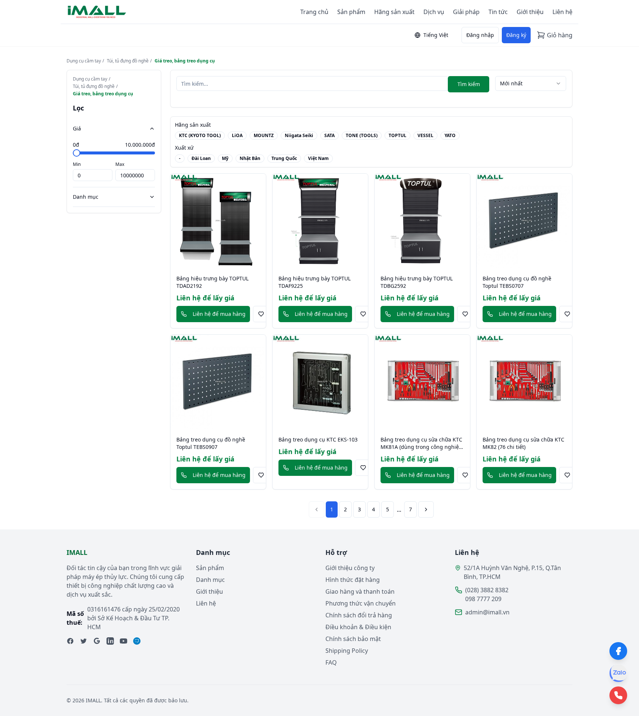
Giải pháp (466, 12)
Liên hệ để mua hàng (219, 313)
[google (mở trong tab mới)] (97, 641)
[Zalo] (618, 673)
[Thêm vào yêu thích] (261, 314)
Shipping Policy (346, 651)
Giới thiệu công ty (350, 568)
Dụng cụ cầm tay (84, 61)
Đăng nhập (480, 34)
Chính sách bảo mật (353, 639)
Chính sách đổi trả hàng (358, 615)
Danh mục (85, 196)
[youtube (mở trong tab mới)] (123, 641)
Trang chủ (314, 12)
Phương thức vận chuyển (360, 603)
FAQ (331, 662)
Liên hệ (562, 12)
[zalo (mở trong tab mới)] (137, 641)
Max (119, 164)
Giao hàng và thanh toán (360, 591)
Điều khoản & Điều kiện (358, 627)
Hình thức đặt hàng (352, 580)
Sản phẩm (351, 12)
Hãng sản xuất (394, 12)
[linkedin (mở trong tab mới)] (110, 641)
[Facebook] (618, 651)
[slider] (76, 153)
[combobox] (530, 83)
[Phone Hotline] (618, 695)
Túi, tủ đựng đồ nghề (128, 61)
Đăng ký (516, 34)
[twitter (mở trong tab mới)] (83, 641)
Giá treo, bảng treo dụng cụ (185, 61)
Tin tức (498, 12)
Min (77, 164)
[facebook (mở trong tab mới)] (70, 641)
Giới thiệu (530, 12)
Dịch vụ (433, 12)
